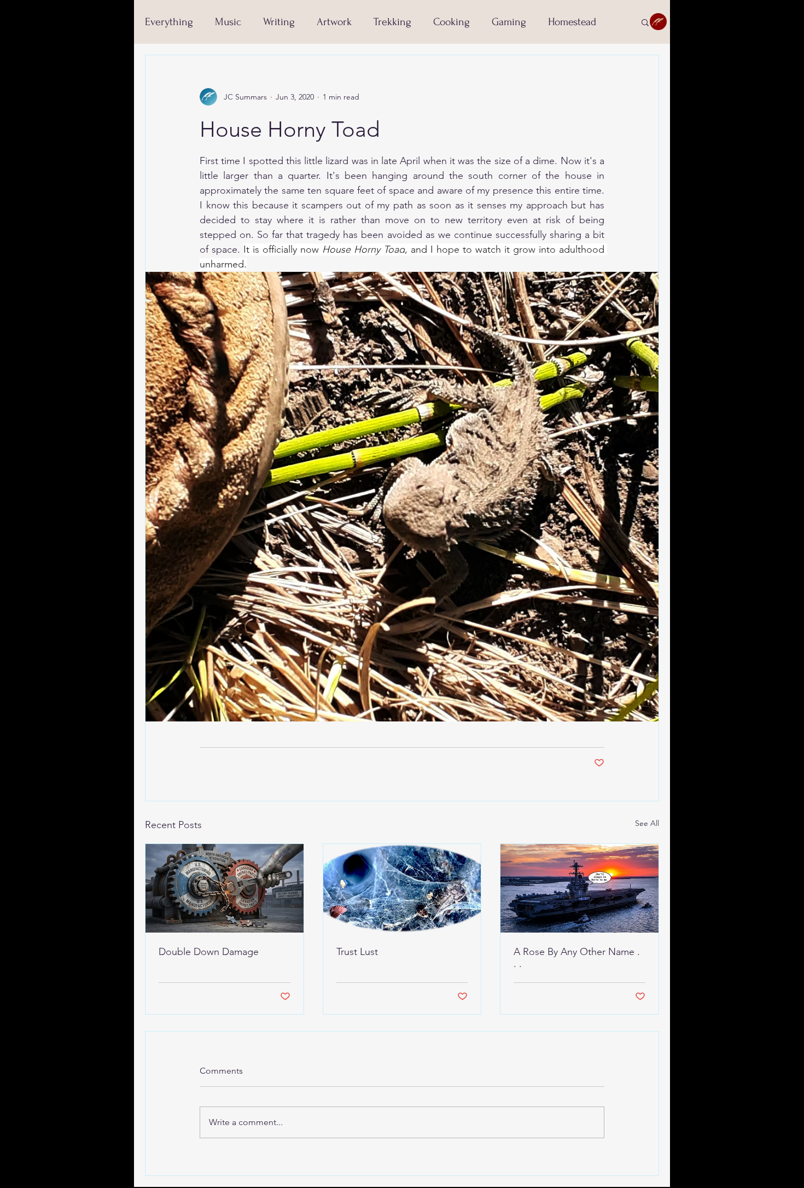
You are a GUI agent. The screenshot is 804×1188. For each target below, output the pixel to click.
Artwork (334, 22)
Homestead (572, 22)
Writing (279, 22)
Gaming (509, 22)
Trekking (392, 22)
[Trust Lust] (402, 888)
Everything (169, 22)
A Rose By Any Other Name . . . (577, 958)
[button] (645, 22)
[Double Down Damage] (224, 888)
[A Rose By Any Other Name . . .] (579, 888)
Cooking (451, 22)
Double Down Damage (209, 952)
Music (228, 22)
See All (647, 823)
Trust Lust (357, 952)
